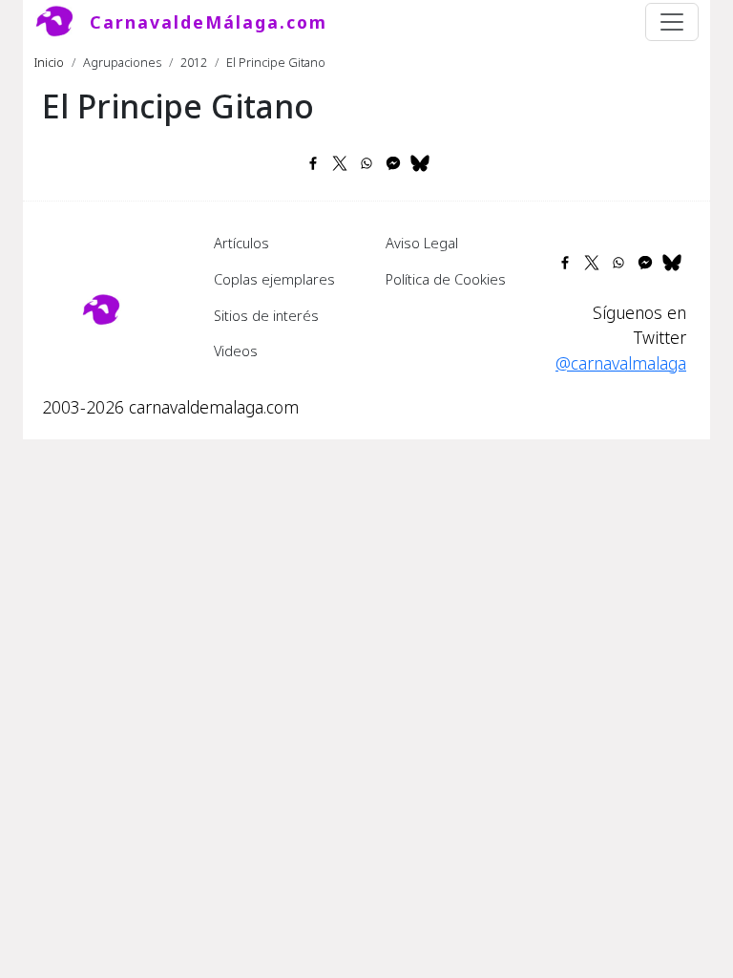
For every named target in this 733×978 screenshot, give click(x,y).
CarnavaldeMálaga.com (208, 22)
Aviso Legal (422, 242)
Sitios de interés (266, 315)
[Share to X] (339, 163)
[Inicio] (62, 22)
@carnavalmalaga (620, 362)
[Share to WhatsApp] (366, 163)
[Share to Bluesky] (419, 163)
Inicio (49, 62)
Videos (236, 350)
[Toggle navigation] (672, 22)
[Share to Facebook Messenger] (393, 163)
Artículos (241, 242)
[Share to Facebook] (313, 163)
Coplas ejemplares (274, 278)
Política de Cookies (446, 278)
